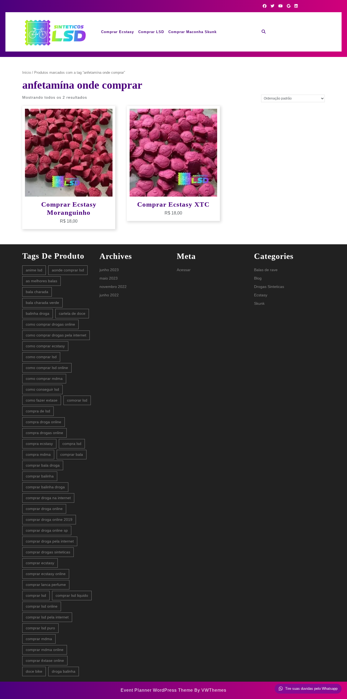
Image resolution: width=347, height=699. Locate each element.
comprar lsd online (41, 606)
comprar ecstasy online (46, 574)
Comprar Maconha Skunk (192, 32)
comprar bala (71, 454)
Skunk (259, 303)
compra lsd (71, 443)
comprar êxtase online (45, 660)
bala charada (37, 292)
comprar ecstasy (40, 563)
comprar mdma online (44, 649)
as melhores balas (41, 281)
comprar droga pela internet (50, 541)
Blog (258, 278)
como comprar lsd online (47, 367)
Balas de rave (266, 270)
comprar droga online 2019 (49, 519)
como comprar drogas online (50, 324)
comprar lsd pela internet (47, 617)
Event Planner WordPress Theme (157, 690)
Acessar (184, 270)
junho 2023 (109, 270)
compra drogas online (44, 433)
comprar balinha (40, 476)
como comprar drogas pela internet (56, 335)
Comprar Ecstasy (117, 32)
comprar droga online (44, 508)
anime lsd (34, 270)
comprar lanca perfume (46, 584)
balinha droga (37, 313)
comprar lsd (36, 595)
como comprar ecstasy (45, 346)
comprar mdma (39, 639)
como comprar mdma (44, 378)
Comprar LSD (151, 32)
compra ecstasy (39, 443)
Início (26, 72)
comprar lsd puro (40, 628)
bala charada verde (42, 302)
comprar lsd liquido (72, 595)
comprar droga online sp (47, 530)
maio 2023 (108, 278)
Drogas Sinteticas (269, 286)
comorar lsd (77, 400)
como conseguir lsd (42, 389)
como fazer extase (41, 400)
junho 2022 (109, 295)
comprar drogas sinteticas (48, 552)
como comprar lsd (41, 357)
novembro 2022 (113, 286)
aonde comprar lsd (68, 270)
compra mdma (38, 454)
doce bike (34, 671)
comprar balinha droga (45, 487)
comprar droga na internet (48, 498)
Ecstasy (260, 295)
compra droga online (43, 422)
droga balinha (63, 671)
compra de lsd (38, 411)
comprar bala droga (43, 465)
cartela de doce (72, 313)
